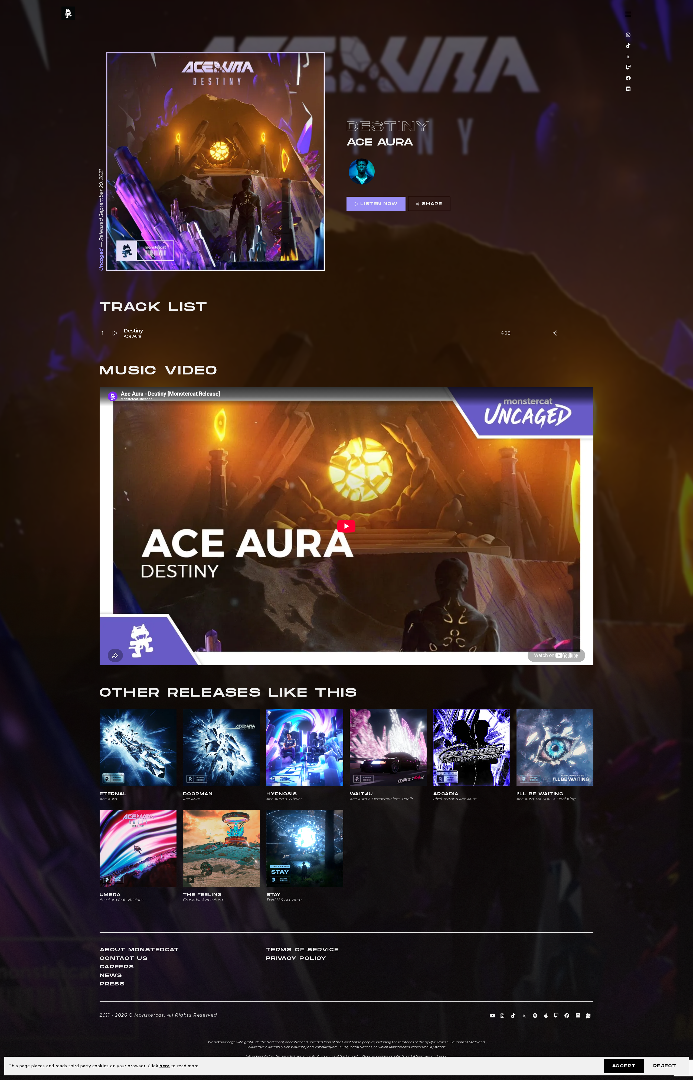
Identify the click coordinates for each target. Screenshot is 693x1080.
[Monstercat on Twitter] (628, 57)
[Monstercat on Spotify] (535, 1016)
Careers (117, 967)
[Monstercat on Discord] (628, 89)
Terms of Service (302, 950)
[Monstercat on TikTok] (628, 46)
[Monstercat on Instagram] (628, 35)
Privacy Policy (296, 958)
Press (112, 984)
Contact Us (124, 958)
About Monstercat (139, 950)
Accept (624, 1066)
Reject (664, 1066)
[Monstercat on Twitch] (628, 67)
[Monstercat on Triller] (588, 1016)
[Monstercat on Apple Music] (546, 1016)
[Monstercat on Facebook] (628, 78)
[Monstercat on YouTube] (492, 1016)
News (111, 975)
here (164, 1065)
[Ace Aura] (361, 172)
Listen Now (378, 204)
